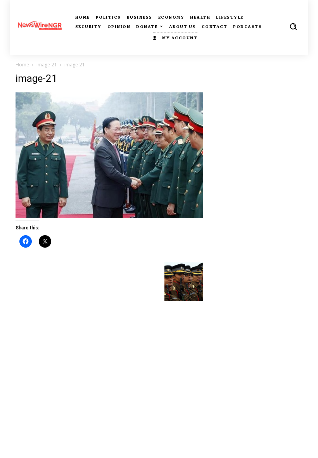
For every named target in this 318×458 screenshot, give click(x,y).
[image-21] (109, 216)
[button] (293, 26)
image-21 (46, 64)
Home (22, 64)
